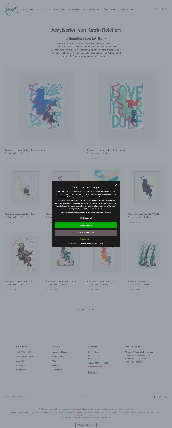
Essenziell (87, 218)
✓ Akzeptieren (86, 225)
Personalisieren (86, 239)
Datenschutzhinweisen (102, 213)
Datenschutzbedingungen (92, 243)
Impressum (74, 243)
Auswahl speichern (86, 233)
